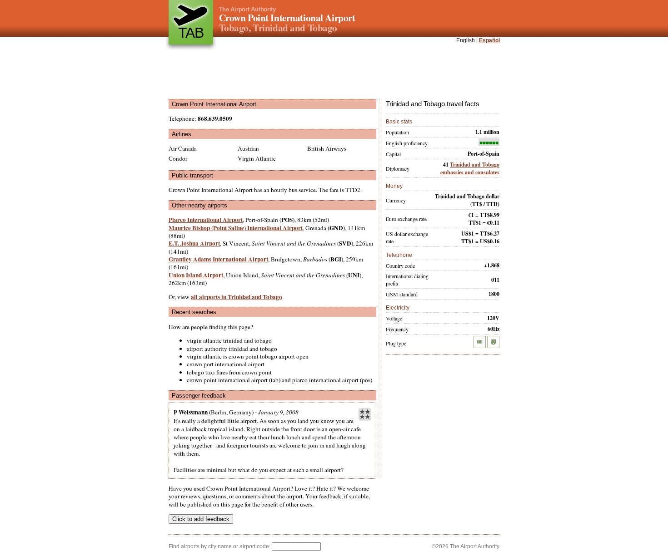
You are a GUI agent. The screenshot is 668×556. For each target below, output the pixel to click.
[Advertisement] (334, 72)
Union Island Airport (196, 275)
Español (489, 40)
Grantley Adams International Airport (218, 259)
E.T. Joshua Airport (194, 243)
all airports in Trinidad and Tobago (236, 296)
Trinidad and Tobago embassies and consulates (469, 168)
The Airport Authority (247, 9)
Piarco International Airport (206, 219)
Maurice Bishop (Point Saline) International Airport (236, 227)
